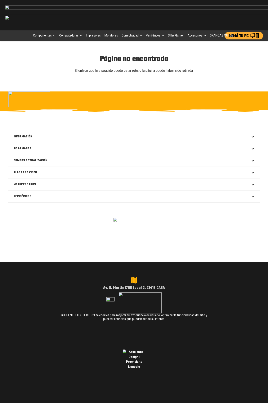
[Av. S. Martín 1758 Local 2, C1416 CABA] (134, 280)
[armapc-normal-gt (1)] (244, 35)
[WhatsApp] (221, 99)
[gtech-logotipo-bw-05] (46, 99)
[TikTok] (234, 99)
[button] (53, 35)
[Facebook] (208, 99)
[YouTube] (247, 99)
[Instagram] (195, 99)
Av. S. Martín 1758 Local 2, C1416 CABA (134, 288)
